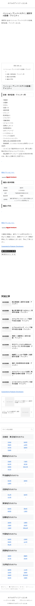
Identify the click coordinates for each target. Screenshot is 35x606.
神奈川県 (25, 467)
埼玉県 (9, 469)
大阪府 (9, 528)
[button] (31, 429)
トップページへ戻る (9, 600)
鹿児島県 (25, 575)
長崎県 (9, 575)
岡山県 (9, 544)
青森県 (9, 445)
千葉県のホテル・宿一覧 (9, 251)
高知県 (25, 558)
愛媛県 (25, 556)
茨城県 (9, 461)
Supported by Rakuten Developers (12, 246)
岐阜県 (9, 508)
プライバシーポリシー (26, 600)
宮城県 (9, 450)
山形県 (25, 445)
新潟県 (9, 481)
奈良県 (25, 525)
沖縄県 (25, 578)
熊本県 (9, 578)
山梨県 (9, 483)
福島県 (25, 447)
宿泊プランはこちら (7, 172)
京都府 (9, 525)
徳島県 (9, 556)
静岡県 (9, 511)
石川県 (9, 497)
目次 (15, 65)
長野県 (25, 481)
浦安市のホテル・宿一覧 (9, 254)
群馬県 (9, 467)
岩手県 (9, 447)
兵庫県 (25, 522)
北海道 (9, 442)
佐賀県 (9, 572)
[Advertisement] (17, 43)
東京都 (25, 464)
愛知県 (25, 508)
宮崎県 (25, 572)
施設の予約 (10, 79)
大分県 (25, 570)
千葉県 (25, 461)
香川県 (9, 558)
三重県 (25, 511)
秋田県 (25, 442)
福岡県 (9, 570)
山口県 (25, 542)
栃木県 (9, 464)
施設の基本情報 (11, 76)
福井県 (25, 494)
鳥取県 (9, 539)
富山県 (9, 494)
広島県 (25, 539)
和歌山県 (25, 528)
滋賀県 (9, 522)
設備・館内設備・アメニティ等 (15, 74)
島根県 (9, 542)
